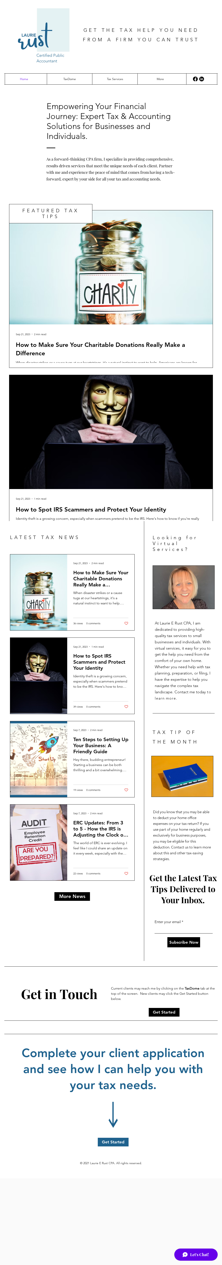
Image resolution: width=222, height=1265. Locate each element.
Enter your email (168, 922)
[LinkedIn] (201, 79)
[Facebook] (195, 79)
